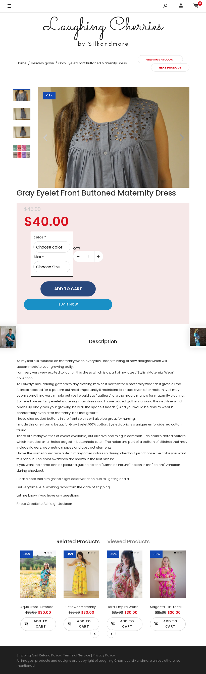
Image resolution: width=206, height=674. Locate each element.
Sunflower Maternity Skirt (83, 606)
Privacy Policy (104, 655)
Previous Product (160, 59)
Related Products (78, 541)
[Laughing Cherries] (103, 32)
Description (103, 341)
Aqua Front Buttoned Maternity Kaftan (50, 606)
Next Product (170, 68)
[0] (195, 6)
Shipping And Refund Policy (39, 655)
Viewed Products (128, 541)
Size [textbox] (38, 256)
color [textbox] (39, 237)
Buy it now (68, 304)
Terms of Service (77, 655)
